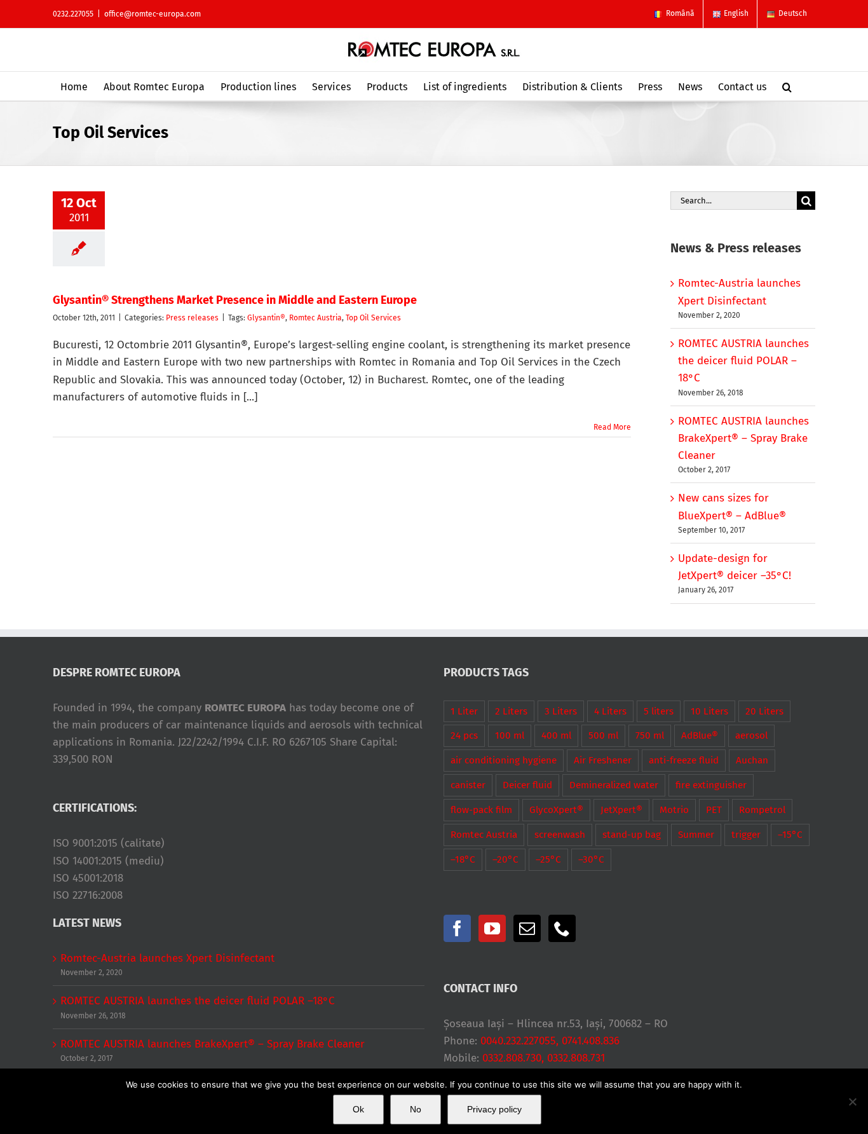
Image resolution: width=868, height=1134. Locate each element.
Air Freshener (603, 760)
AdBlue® (699, 735)
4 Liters (610, 711)
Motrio (674, 810)
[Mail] (527, 928)
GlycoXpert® (556, 810)
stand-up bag (631, 834)
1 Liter (464, 711)
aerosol (751, 735)
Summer (696, 834)
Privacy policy (494, 1109)
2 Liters (511, 711)
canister (468, 785)
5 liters (659, 711)
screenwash (559, 834)
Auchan (752, 760)
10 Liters (709, 711)
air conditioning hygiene (504, 760)
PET (714, 810)
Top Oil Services (373, 317)
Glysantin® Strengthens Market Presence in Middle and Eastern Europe (235, 300)
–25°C (548, 859)
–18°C (463, 859)
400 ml (556, 735)
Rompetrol (762, 810)
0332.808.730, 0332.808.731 (543, 1058)
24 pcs (464, 735)
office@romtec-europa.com (152, 14)
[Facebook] (457, 928)
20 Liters (764, 711)
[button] (787, 86)
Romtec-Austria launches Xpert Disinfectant (167, 958)
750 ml (649, 735)
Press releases (192, 317)
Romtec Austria (315, 317)
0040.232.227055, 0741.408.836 (550, 1041)
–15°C (790, 834)
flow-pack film (481, 810)
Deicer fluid (527, 785)
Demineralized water (613, 785)
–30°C (591, 859)
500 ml (603, 735)
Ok (358, 1109)
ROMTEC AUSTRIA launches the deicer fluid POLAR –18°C (743, 361)
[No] (852, 1101)
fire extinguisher (711, 785)
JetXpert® (621, 810)
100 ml (509, 735)
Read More (612, 427)
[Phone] (562, 928)
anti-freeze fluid (684, 760)
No (415, 1109)
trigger (746, 834)
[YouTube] (492, 928)
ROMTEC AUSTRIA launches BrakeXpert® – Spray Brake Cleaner (743, 438)
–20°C (505, 859)
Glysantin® (266, 317)
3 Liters (561, 711)
